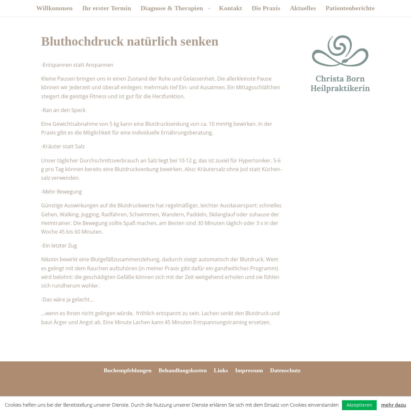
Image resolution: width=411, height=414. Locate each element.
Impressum (249, 370)
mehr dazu (393, 404)
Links (221, 370)
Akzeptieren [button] (359, 405)
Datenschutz (285, 370)
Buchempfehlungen (128, 370)
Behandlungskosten (183, 370)
